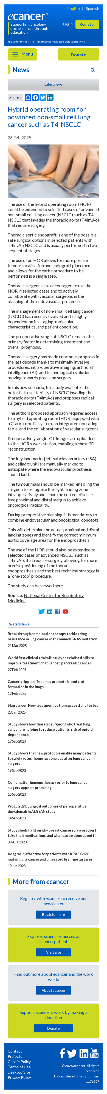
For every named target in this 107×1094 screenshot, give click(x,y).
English (73, 8)
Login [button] (68, 24)
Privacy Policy (19, 1077)
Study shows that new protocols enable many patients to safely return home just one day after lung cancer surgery (52, 758)
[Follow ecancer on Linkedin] (83, 1053)
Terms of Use (19, 1066)
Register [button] (87, 24)
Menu (27, 53)
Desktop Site (19, 1072)
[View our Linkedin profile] (49, 611)
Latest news (53, 84)
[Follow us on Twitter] (41, 611)
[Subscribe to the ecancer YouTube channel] (94, 1052)
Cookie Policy (19, 1061)
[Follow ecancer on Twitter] (72, 1053)
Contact (15, 1051)
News (20, 69)
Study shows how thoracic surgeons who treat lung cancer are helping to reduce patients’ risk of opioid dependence (50, 729)
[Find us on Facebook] (57, 611)
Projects (15, 1056)
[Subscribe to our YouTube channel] (65, 611)
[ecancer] (29, 16)
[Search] (92, 70)
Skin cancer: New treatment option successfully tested (53, 705)
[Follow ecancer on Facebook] (62, 1052)
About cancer (54, 990)
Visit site (53, 952)
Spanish (92, 8)
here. (59, 585)
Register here (53, 914)
